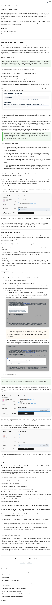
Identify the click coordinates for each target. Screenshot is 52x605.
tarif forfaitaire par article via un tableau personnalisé (22, 527)
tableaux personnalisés (20, 473)
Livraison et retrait (13, 5)
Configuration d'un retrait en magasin (11, 580)
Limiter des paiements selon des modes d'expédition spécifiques (17, 593)
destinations (35, 179)
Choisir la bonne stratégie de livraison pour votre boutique (16, 572)
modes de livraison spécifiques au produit (31, 543)
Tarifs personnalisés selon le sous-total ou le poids (14, 588)
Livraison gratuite (6, 574)
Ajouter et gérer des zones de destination (12, 591)
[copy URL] (24, 42)
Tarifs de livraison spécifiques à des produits (12, 596)
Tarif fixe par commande (15, 523)
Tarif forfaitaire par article (7, 33)
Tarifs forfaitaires (6, 585)
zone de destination (30, 498)
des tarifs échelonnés (28, 224)
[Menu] (50, 2)
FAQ (2, 36)
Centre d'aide (4, 5)
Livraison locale (5, 577)
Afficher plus (4, 600)
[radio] (22, 562)
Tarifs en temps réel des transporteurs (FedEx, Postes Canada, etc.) (18, 582)
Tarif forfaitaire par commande (8, 31)
